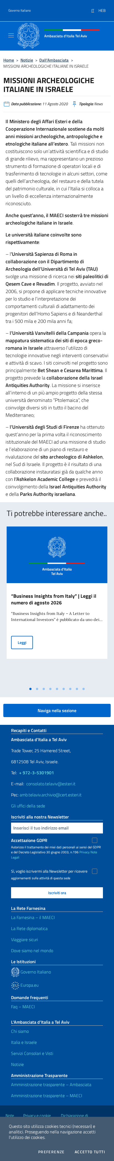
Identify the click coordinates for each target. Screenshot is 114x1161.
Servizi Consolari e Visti (32, 1053)
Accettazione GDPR (29, 840)
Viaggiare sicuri (24, 939)
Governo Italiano (19, 10)
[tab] (30, 689)
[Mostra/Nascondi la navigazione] (11, 35)
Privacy (84, 852)
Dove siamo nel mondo (32, 950)
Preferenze (51, 1152)
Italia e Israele (24, 1042)
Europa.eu (28, 985)
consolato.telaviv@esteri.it (51, 783)
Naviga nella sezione (57, 710)
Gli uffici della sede (28, 805)
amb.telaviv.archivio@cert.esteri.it (51, 794)
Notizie (26, 60)
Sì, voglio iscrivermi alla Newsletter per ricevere (49, 871)
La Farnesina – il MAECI (33, 917)
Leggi (25, 642)
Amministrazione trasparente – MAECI (46, 1095)
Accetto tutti (90, 1152)
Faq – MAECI (23, 1006)
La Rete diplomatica (29, 928)
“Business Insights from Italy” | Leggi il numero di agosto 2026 (53, 599)
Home (8, 60)
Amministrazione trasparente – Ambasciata (51, 1084)
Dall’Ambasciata (54, 60)
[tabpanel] (57, 605)
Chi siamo (20, 1031)
